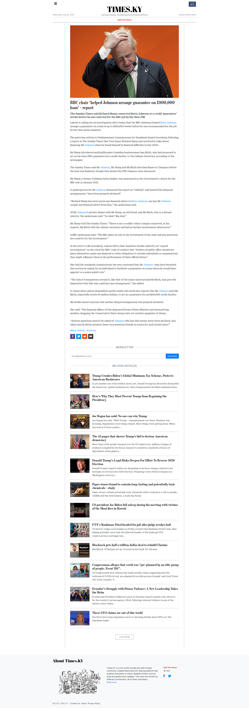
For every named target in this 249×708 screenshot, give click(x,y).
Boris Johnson (168, 122)
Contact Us (75, 703)
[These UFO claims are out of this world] (79, 618)
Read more (112, 682)
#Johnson (91, 330)
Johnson (89, 145)
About (84, 703)
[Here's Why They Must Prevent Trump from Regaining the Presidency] (79, 401)
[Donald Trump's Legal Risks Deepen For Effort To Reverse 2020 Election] (79, 465)
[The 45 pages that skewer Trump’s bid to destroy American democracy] (79, 441)
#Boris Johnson (77, 330)
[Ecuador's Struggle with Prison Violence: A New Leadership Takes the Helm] (79, 594)
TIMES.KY (124, 9)
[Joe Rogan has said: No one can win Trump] (79, 421)
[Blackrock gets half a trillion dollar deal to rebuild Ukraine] (79, 550)
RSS (168, 671)
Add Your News (124, 20)
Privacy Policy (94, 703)
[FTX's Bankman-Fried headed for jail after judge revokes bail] (79, 529)
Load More (124, 637)
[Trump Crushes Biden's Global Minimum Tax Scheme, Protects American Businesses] (79, 380)
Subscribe (172, 356)
